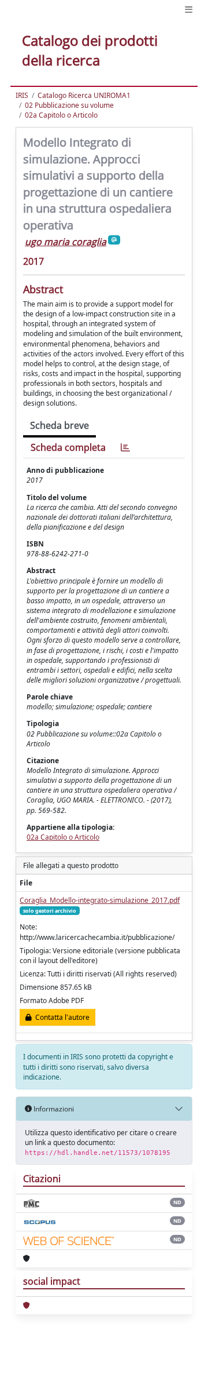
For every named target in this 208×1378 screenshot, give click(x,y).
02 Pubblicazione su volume (69, 105)
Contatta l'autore (61, 1017)
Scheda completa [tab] (68, 447)
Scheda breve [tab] (59, 425)
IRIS (22, 95)
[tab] (125, 447)
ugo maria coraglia (65, 241)
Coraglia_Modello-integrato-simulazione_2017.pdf (100, 900)
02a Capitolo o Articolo (61, 115)
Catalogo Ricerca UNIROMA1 (84, 95)
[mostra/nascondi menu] (188, 9)
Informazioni (53, 1109)
